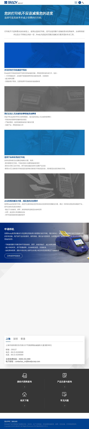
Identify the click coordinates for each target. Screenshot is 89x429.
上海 (8, 338)
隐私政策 (14, 421)
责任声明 (7, 421)
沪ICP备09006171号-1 (40, 426)
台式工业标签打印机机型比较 (17, 168)
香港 (23, 338)
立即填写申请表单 (13, 256)
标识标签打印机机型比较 (37, 168)
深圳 (15, 338)
